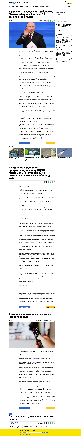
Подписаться (40, 223)
